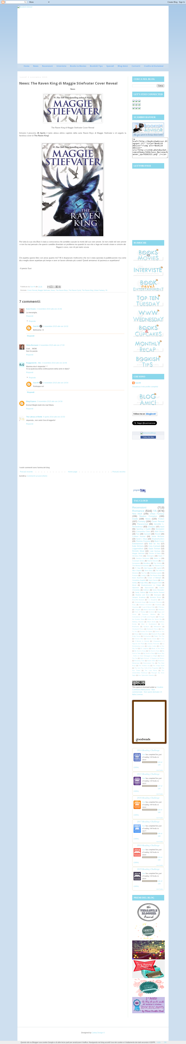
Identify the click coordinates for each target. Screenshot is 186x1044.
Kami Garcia (153, 580)
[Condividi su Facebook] (56, 286)
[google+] (133, 109)
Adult (162, 527)
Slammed (135, 587)
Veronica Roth (137, 556)
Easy (134, 604)
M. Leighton (145, 648)
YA (106, 290)
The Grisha (157, 563)
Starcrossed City (148, 663)
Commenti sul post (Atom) (37, 476)
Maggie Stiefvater (44, 290)
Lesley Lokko (151, 646)
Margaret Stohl (156, 583)
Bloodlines (146, 563)
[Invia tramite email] (48, 286)
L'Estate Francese (153, 643)
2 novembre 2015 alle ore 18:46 (54, 363)
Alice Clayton (137, 570)
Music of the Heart (158, 648)
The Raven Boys (62, 290)
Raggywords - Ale (33, 363)
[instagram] (136, 105)
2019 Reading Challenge (148, 868)
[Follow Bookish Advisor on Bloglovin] (144, 415)
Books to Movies (78, 66)
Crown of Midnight (154, 578)
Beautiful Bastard (138, 600)
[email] (139, 105)
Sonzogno (157, 595)
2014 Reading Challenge (148, 750)
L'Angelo (138, 609)
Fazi (137, 534)
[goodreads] (139, 102)
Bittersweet (157, 626)
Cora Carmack (154, 546)
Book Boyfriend (138, 578)
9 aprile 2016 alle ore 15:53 (54, 417)
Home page (72, 472)
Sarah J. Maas (141, 539)
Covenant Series (138, 561)
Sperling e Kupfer (143, 529)
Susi (143, 754)
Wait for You (154, 544)
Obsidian (161, 609)
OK (165, 1042)
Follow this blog (148, 437)
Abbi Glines (159, 531)
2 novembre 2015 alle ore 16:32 (55, 326)
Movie (134, 585)
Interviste (61, 66)
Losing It (144, 575)
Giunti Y (161, 556)
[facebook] (133, 102)
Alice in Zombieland (149, 624)
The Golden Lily (144, 665)
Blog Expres (31, 401)
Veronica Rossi (155, 597)
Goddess (158, 604)
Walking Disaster (138, 622)
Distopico (151, 527)
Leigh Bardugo (155, 551)
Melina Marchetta (149, 609)
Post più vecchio (118, 472)
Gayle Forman (154, 549)
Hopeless (135, 607)
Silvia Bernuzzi (32, 345)
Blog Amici (123, 66)
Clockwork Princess (155, 602)
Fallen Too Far (159, 636)
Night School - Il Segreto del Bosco (152, 658)
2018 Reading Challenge (148, 845)
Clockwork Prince (138, 629)
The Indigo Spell (158, 665)
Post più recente (26, 472)
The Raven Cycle (75, 290)
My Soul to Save (154, 651)
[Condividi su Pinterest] (59, 286)
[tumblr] (139, 109)
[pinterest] (133, 105)
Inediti (135, 519)
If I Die (161, 639)
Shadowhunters (158, 539)
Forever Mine (139, 639)
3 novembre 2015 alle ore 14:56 (49, 401)
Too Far (144, 573)
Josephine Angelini (138, 580)
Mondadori (160, 529)
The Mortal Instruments (140, 565)
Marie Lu (157, 558)
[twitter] (136, 102)
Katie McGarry (138, 546)
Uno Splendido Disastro (146, 675)
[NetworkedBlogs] (148, 433)
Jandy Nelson (140, 592)
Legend (159, 568)
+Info (159, 1042)
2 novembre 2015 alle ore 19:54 (55, 383)
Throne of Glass (155, 553)
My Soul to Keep (140, 651)
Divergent (150, 556)
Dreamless (144, 634)
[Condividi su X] (54, 286)
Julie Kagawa (148, 568)
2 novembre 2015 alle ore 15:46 (49, 309)
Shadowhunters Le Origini (151, 585)
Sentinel (151, 612)
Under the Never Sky (154, 619)
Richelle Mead (138, 551)
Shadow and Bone (142, 595)
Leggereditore (137, 549)
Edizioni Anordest (145, 604)
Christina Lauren (156, 573)
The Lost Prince (151, 670)
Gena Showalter (158, 590)
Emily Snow (136, 636)
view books (159, 770)
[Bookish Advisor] (148, 136)
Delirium (146, 590)
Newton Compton (148, 516)
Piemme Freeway (143, 541)
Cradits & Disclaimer (154, 66)
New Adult (137, 514)
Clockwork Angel (140, 602)
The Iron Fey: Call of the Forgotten (147, 668)
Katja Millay (144, 583)
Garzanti (147, 534)
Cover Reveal (32, 290)
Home (26, 66)
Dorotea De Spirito (146, 631)
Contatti (136, 66)
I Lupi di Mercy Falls (148, 607)
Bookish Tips (96, 66)
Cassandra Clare (143, 531)
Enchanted (147, 636)
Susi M (36, 326)
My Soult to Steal (149, 653)
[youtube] (136, 109)
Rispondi (29, 316)
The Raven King (87, 290)
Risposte (32, 321)
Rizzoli (157, 534)
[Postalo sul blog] (51, 286)
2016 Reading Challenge (148, 797)
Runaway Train (139, 660)
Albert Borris (151, 622)
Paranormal (142, 524)
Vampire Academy (139, 597)
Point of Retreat (140, 612)
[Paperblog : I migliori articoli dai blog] (139, 492)
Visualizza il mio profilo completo (145, 387)
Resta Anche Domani (156, 592)
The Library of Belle (34, 417)
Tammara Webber (149, 614)
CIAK (162, 600)
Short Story (149, 570)
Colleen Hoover (139, 536)
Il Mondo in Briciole (142, 641)
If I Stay (138, 568)
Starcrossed (149, 587)
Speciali (110, 66)
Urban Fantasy (99, 290)
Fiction (161, 519)
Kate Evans (31, 309)
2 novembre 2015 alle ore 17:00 (52, 345)
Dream (136, 634)
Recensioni (47, 66)
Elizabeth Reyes (156, 634)
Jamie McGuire (157, 536)
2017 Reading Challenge (148, 821)
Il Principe (161, 607)
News (35, 66)
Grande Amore (151, 639)
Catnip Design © (98, 1033)
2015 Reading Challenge (148, 773)
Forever (135, 575)
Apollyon (146, 626)
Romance (138, 510)
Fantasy (141, 521)
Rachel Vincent (152, 561)
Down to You (159, 631)
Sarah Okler (151, 660)
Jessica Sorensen (142, 558)
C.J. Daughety (152, 600)
